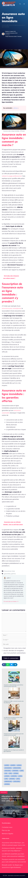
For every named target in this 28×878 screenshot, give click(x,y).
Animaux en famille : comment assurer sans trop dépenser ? (14, 701)
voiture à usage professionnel (12, 176)
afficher (16, 108)
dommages (12, 778)
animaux (19, 765)
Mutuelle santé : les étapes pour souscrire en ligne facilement (14, 750)
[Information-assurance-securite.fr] (8, 4)
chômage (16, 773)
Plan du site (6, 830)
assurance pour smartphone (11, 308)
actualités (13, 765)
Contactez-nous (7, 827)
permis (13, 574)
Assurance (4, 25)
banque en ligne (17, 767)
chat (6, 773)
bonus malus (7, 770)
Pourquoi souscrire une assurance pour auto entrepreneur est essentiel (14, 734)
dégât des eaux (8, 781)
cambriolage (15, 770)
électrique (7, 784)
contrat (20, 775)
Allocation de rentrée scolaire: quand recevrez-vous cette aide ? (12, 798)
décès (18, 778)
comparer (7, 775)
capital (21, 770)
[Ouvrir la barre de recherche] (20, 4)
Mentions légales (7, 833)
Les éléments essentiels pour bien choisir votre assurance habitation (13, 718)
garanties (7, 574)
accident (7, 765)
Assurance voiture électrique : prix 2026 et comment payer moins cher (13, 685)
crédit (6, 778)
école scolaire (17, 781)
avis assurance (8, 767)
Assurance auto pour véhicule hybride (10, 812)
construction (13, 775)
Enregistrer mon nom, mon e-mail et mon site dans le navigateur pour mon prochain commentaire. (15, 650)
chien (10, 773)
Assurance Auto (11, 25)
